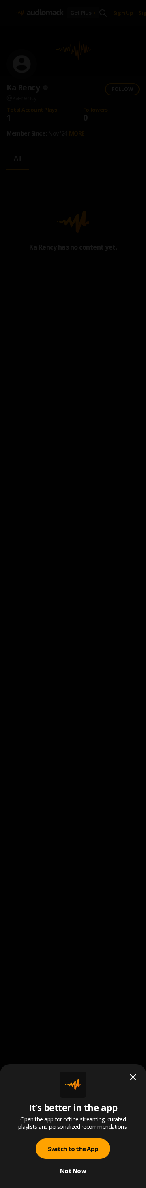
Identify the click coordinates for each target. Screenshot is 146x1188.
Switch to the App (73, 1149)
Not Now (73, 1170)
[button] (73, 594)
